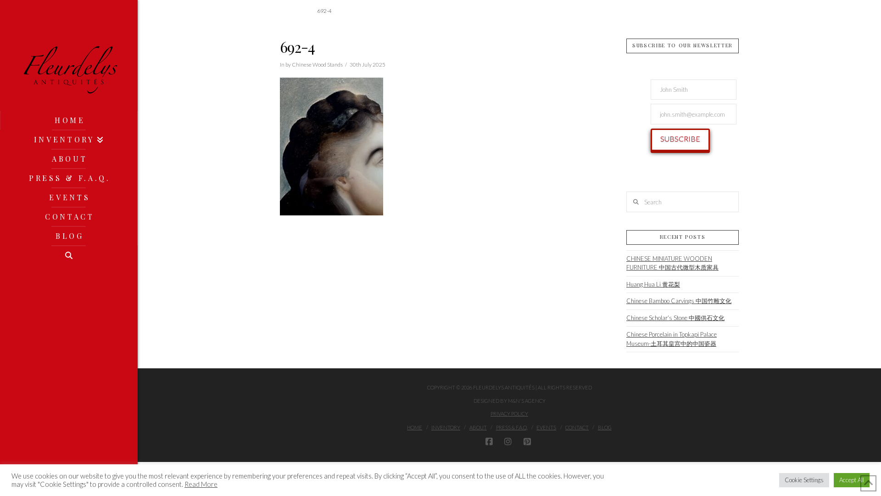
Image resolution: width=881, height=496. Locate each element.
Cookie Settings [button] (804, 480)
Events (546, 427)
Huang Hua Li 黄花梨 (653, 284)
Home (414, 427)
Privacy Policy (509, 414)
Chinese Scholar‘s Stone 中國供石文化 (675, 317)
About (478, 427)
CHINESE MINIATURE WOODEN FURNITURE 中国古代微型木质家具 (672, 263)
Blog (605, 427)
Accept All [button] (851, 480)
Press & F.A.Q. (512, 427)
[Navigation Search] (69, 255)
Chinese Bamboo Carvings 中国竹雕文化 (678, 300)
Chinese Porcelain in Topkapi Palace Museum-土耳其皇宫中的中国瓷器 (671, 339)
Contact (577, 427)
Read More (200, 484)
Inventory (445, 427)
